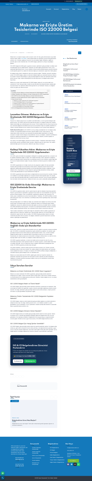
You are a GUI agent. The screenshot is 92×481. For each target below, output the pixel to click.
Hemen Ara (72, 170)
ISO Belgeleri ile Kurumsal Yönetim (70, 70)
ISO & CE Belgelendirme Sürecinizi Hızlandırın (22, 108)
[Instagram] (75, 464)
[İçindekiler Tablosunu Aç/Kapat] (47, 91)
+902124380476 (69, 1)
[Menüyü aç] (86, 9)
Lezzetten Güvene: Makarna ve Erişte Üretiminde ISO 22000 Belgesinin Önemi (30, 92)
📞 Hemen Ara (18, 361)
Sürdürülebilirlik (36, 460)
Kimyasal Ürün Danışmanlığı (35, 463)
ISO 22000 (23, 58)
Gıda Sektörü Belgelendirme (56, 457)
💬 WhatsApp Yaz (30, 361)
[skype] (23, 376)
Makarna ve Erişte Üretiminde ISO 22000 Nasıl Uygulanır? (26, 100)
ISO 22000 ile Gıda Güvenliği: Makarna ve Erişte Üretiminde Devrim (27, 95)
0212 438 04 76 (26, 10)
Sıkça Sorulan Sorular (17, 99)
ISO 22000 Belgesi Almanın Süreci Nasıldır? (23, 104)
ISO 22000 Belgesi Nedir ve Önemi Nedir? (23, 102)
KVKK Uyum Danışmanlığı (38, 455)
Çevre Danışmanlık (36, 458)
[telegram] (20, 376)
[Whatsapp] (72, 4)
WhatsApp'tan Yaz (78, 1)
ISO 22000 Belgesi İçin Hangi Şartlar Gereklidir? (24, 106)
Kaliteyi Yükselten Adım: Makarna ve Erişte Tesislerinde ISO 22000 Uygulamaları (30, 94)
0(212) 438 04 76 (73, 178)
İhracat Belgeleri (54, 452)
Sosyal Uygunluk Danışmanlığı (36, 452)
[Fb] (66, 4)
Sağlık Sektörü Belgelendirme (57, 462)
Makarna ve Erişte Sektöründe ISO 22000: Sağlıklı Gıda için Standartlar (28, 97)
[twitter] (14, 376)
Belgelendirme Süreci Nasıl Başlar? (24, 420)
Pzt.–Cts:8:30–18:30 (81, 4)
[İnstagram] (69, 4)
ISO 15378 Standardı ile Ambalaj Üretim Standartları (72, 85)
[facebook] (11, 376)
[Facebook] (68, 464)
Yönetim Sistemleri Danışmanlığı (36, 448)
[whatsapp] (17, 376)
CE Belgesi (52, 450)
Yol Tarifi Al (73, 460)
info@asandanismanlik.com (22, 4)
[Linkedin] (71, 464)
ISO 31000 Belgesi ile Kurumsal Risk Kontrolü (71, 80)
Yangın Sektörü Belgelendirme (57, 459)
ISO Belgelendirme (54, 447)
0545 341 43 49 (35, 4)
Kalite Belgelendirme (55, 455)
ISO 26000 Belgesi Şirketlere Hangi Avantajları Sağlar (71, 75)
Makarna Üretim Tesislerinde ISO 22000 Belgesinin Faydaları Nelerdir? (29, 103)
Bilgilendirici (14, 41)
